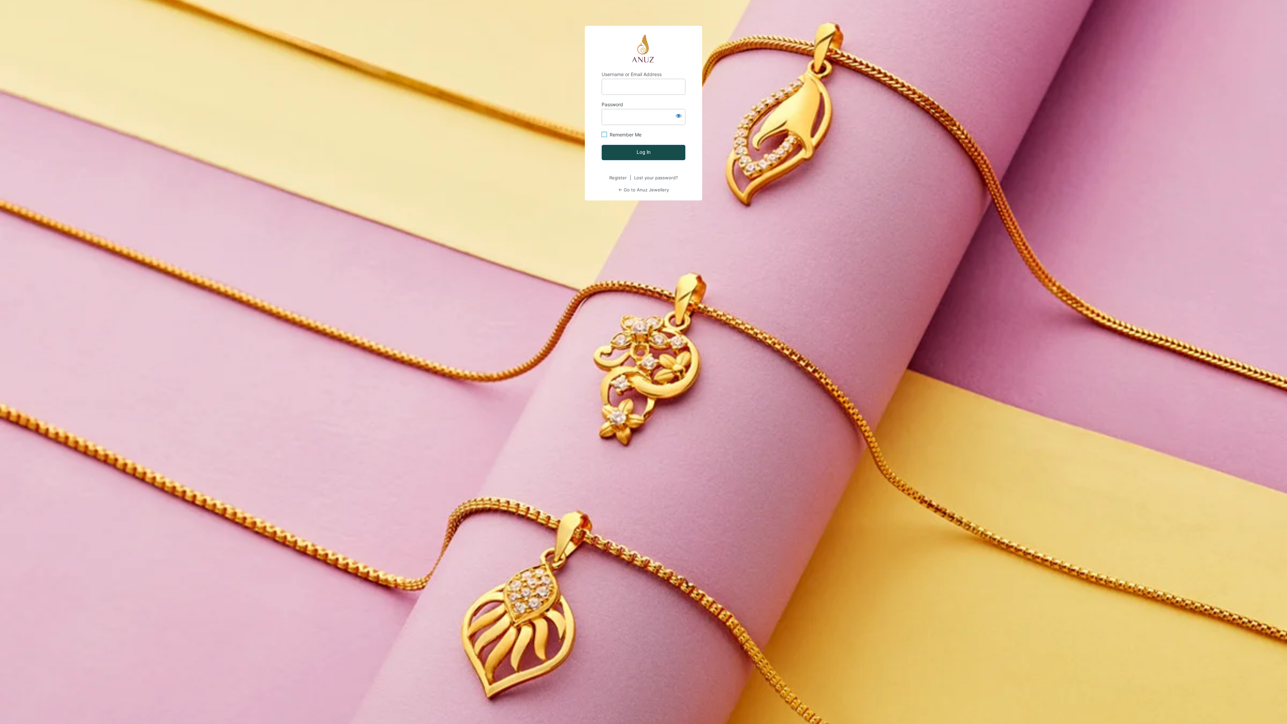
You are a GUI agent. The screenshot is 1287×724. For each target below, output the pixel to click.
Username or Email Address (632, 74)
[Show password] (678, 115)
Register (618, 177)
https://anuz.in (643, 49)
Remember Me (625, 134)
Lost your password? (656, 177)
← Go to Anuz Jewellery (643, 189)
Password (612, 104)
